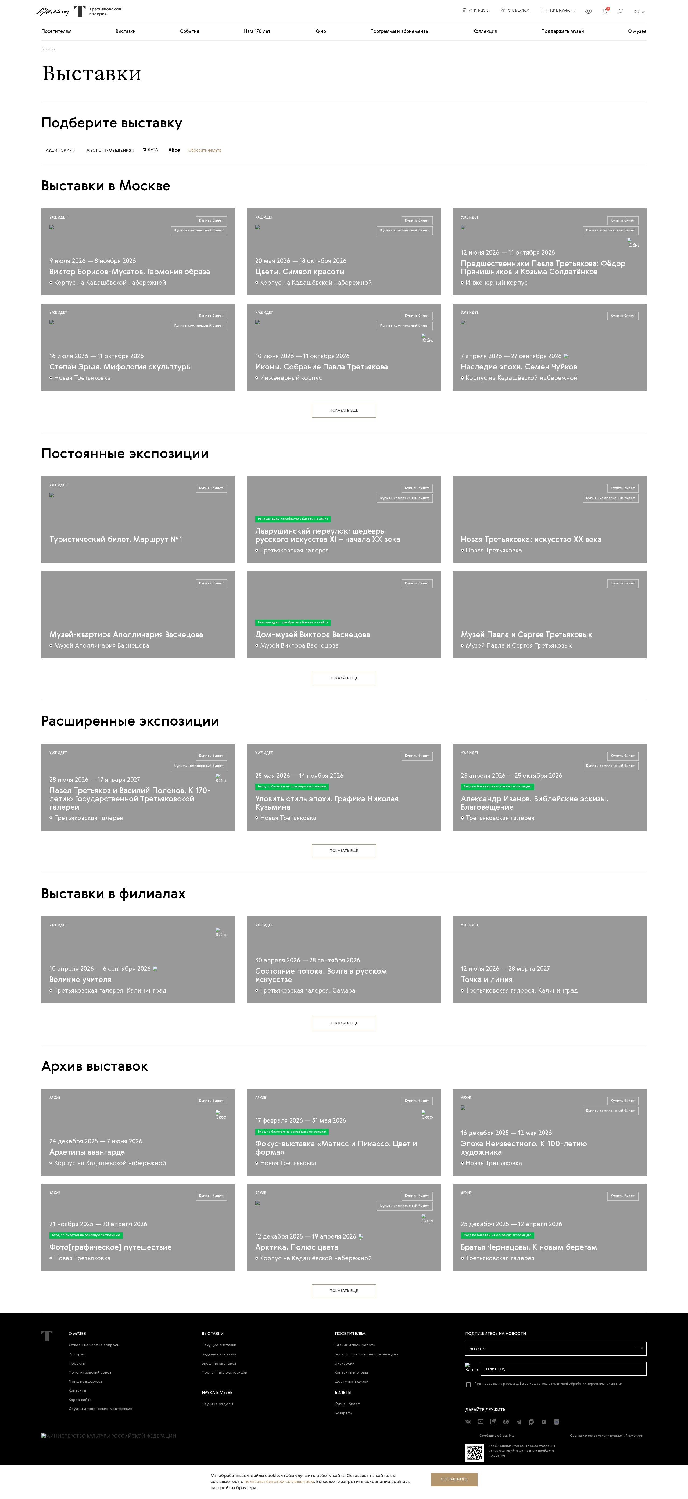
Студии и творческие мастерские (100, 1409)
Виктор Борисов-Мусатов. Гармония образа (129, 272)
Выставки (126, 31)
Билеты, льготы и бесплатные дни (366, 1354)
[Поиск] (621, 12)
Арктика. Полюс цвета (296, 1248)
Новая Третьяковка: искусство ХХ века (531, 540)
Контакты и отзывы (352, 1373)
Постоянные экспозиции (224, 1373)
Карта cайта (80, 1400)
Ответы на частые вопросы (94, 1345)
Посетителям (56, 31)
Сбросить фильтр (205, 150)
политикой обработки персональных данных (586, 1384)
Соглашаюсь (454, 1479)
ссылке (499, 1455)
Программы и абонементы (399, 31)
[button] (605, 12)
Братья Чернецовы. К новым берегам (529, 1248)
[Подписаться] (639, 1348)
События (189, 31)
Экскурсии (344, 1363)
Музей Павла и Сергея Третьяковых (526, 635)
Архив (54, 1098)
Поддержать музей (562, 31)
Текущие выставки (219, 1345)
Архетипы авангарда (87, 1153)
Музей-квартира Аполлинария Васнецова (126, 635)
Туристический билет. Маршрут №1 (115, 540)
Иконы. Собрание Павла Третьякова (321, 367)
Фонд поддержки (85, 1381)
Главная (48, 49)
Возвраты (343, 1413)
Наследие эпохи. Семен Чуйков (519, 367)
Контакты (77, 1391)
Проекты (77, 1363)
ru (640, 12)
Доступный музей (351, 1381)
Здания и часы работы (355, 1345)
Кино (320, 31)
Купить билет (211, 220)
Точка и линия (487, 980)
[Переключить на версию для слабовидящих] (588, 12)
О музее (637, 31)
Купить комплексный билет (198, 230)
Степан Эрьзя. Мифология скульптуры (120, 367)
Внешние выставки (219, 1363)
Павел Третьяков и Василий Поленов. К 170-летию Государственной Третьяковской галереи (130, 799)
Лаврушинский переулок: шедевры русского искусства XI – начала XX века (327, 536)
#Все (174, 150)
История (77, 1354)
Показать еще (344, 410)
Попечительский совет (90, 1373)
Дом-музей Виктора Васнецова (312, 635)
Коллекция (485, 31)
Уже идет (58, 217)
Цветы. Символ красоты (300, 272)
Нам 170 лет (257, 31)
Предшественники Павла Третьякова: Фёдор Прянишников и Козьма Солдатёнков (543, 268)
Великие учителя (80, 980)
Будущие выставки (219, 1354)
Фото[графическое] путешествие (110, 1248)
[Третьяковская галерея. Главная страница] (95, 11)
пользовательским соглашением (279, 1482)
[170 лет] (52, 11)
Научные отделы (217, 1404)
